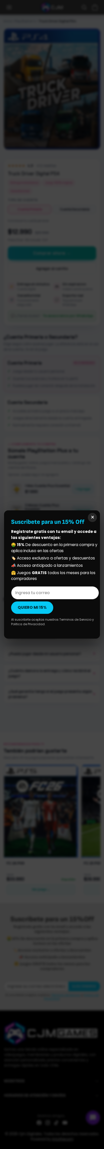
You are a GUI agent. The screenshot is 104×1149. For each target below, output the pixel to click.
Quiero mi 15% (32, 607)
